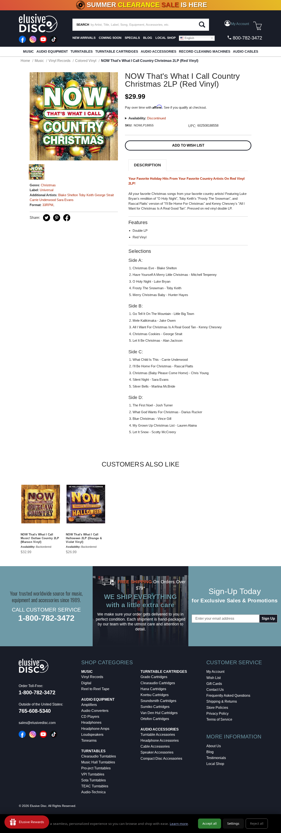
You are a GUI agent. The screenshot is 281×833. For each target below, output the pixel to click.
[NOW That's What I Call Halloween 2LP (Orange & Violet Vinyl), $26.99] (86, 504)
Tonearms (89, 740)
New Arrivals (83, 37)
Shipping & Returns (221, 701)
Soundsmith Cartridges (158, 701)
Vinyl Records (92, 677)
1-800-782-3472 (46, 618)
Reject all (256, 823)
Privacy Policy (217, 713)
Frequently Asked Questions (228, 695)
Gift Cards (214, 684)
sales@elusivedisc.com (37, 723)
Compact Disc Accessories (161, 758)
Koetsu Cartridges (154, 695)
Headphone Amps (95, 729)
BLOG (147, 37)
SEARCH (82, 24)
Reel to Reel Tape (95, 689)
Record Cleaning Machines (204, 51)
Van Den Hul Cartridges (159, 713)
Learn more (179, 823)
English (189, 37)
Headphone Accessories (159, 740)
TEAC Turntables (94, 786)
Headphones (91, 722)
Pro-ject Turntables (96, 768)
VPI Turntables (92, 774)
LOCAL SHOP (165, 37)
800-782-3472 (246, 38)
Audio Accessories (158, 51)
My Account (215, 671)
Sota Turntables (93, 780)
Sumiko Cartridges (154, 707)
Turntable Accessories (157, 734)
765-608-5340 (35, 711)
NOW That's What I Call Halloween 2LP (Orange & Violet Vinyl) (84, 538)
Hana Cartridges (153, 689)
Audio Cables (245, 51)
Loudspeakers (92, 734)
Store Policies (217, 707)
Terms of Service (219, 719)
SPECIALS (132, 37)
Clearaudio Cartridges (157, 683)
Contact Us (215, 689)
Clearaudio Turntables (98, 756)
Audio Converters (94, 711)
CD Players (90, 716)
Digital (86, 683)
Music (28, 51)
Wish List (213, 678)
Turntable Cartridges (116, 51)
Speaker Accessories (156, 752)
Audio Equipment (52, 51)
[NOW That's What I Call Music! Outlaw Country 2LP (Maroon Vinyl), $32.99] (40, 504)
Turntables (81, 51)
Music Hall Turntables (98, 762)
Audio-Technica (93, 792)
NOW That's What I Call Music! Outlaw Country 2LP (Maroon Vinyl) (40, 538)
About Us (213, 746)
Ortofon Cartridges (154, 719)
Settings (233, 823)
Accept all (209, 823)
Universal (46, 190)
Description (147, 165)
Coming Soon (110, 37)
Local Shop (215, 764)
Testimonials (216, 758)
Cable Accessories (155, 746)
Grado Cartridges (153, 677)
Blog (210, 752)
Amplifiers (89, 705)
